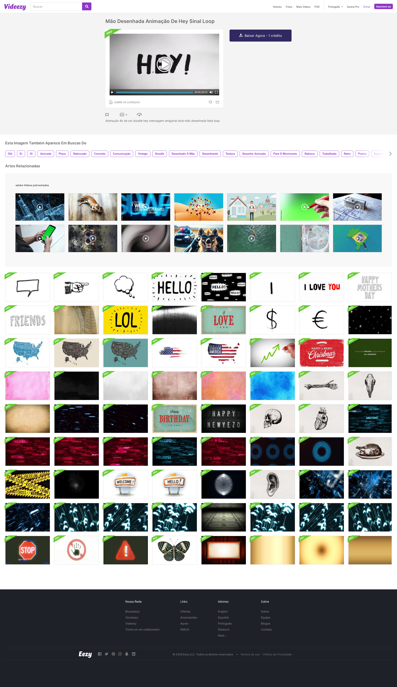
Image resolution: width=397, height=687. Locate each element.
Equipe (265, 617)
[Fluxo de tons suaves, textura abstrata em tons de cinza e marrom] (145, 239)
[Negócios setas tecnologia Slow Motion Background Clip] (76, 517)
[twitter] (106, 654)
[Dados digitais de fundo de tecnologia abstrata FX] (27, 517)
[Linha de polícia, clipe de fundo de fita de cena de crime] (27, 484)
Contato (266, 629)
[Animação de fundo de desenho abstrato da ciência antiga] (321, 385)
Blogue (265, 623)
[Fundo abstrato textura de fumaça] (76, 484)
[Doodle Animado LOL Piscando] (125, 320)
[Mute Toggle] (211, 92)
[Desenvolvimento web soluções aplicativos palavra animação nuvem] (145, 208)
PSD (317, 6)
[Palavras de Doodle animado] (27, 320)
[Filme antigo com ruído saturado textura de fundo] (272, 550)
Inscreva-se (383, 6)
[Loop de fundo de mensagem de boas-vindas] (370, 418)
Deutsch (223, 629)
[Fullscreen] (216, 92)
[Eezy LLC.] (85, 654)
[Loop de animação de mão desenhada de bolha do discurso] (27, 287)
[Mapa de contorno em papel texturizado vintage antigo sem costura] (27, 418)
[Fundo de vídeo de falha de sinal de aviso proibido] (125, 550)
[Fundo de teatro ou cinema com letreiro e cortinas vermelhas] (223, 550)
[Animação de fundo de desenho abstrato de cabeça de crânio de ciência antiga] (272, 418)
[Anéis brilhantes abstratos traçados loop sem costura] (272, 451)
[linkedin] (133, 654)
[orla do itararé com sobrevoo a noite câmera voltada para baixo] (92, 239)
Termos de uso (250, 654)
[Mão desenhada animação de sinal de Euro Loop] (321, 320)
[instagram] (120, 654)
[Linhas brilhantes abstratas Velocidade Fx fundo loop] (125, 418)
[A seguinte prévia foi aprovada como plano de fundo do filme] (370, 353)
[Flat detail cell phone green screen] (40, 239)
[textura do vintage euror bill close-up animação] (76, 320)
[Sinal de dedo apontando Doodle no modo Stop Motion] (76, 287)
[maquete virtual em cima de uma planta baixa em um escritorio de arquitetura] (357, 208)
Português (225, 623)
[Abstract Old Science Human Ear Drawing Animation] (272, 484)
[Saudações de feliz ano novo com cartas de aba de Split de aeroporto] (223, 418)
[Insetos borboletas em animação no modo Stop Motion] (174, 550)
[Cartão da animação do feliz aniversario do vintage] (174, 418)
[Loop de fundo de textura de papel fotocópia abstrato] (174, 320)
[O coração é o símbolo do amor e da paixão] (198, 208)
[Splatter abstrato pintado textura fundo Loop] (125, 385)
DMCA (184, 629)
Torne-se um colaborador (142, 629)
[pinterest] (113, 654)
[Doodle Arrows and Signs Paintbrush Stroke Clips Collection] (272, 287)
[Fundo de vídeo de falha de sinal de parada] (27, 550)
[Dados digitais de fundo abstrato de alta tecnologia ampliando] (321, 484)
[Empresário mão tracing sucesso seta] (272, 353)
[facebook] (99, 654)
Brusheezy (132, 611)
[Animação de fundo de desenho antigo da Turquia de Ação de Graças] (370, 451)
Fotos (289, 6)
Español (223, 617)
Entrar (366, 6)
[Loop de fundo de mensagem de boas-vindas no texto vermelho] (27, 451)
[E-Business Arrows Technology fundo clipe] (272, 517)
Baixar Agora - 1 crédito (263, 36)
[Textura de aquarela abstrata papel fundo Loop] (27, 385)
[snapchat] (127, 654)
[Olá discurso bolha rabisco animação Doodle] (223, 287)
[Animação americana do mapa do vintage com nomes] (27, 353)
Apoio (184, 623)
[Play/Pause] (112, 92)
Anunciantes (188, 617)
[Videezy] (15, 7)
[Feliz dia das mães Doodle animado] (370, 287)
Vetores (277, 6)
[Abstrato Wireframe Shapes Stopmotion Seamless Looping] (223, 484)
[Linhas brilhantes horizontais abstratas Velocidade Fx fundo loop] (76, 418)
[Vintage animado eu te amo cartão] (223, 320)
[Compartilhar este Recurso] (218, 102)
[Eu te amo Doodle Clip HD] (321, 287)
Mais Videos (303, 6)
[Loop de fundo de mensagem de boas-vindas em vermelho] (125, 451)
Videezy (130, 623)
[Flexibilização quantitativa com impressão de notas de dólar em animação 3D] (223, 517)
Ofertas (185, 611)
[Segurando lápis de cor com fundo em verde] (304, 208)
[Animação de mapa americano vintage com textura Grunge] (174, 353)
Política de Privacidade (277, 654)
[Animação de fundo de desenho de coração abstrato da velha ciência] (321, 418)
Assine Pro (353, 6)
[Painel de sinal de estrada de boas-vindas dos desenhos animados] (125, 484)
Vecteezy (131, 617)
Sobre (265, 611)
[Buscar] (86, 6)
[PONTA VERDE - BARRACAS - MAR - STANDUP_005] (251, 239)
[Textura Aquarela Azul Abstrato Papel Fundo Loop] (272, 385)
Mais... (222, 635)
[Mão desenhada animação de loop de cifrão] (272, 320)
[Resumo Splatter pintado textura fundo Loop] (76, 385)
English (223, 611)
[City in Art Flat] (251, 208)
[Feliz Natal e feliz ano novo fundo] (321, 353)
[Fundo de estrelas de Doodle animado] (370, 320)
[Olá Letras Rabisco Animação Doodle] (174, 287)
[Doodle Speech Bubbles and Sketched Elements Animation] (125, 287)
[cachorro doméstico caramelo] (92, 208)
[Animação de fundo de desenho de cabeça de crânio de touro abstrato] (370, 385)
